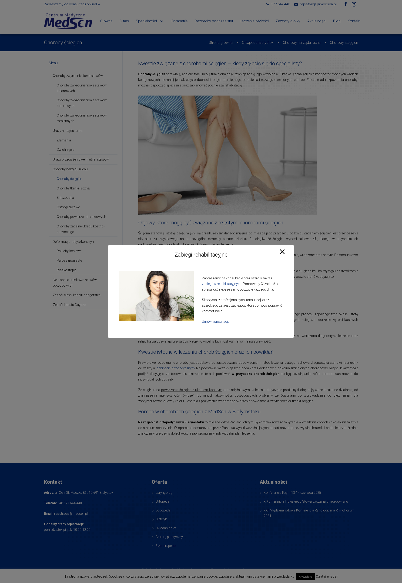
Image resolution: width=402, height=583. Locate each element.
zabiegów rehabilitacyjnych (221, 284)
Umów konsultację (215, 322)
